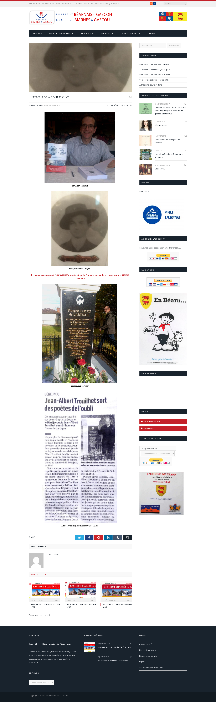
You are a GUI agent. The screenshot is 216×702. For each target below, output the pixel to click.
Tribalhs (86, 33)
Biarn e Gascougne (60, 33)
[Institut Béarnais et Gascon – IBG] (70, 16)
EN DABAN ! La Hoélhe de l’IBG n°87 (154, 64)
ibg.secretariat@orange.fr (107, 3)
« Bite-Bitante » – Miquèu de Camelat (167, 141)
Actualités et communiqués (119, 105)
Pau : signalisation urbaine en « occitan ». (169, 156)
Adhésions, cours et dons (150, 84)
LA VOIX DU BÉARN (152, 421)
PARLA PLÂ (144, 191)
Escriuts (105, 33)
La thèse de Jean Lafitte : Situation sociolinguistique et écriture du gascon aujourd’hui (170, 110)
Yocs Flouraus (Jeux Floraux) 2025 (154, 79)
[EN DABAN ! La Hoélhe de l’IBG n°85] (116, 591)
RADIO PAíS (149, 428)
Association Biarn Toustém (151, 667)
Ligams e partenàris (148, 656)
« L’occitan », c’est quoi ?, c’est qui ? (154, 69)
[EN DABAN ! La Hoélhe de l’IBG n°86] (80, 591)
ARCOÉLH (37, 33)
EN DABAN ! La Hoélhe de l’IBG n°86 (154, 74)
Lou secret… (160, 168)
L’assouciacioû (129, 33)
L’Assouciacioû (145, 644)
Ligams (151, 33)
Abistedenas (36, 105)
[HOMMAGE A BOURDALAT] (80, 68)
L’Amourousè (161, 125)
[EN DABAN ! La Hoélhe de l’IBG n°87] (44, 591)
